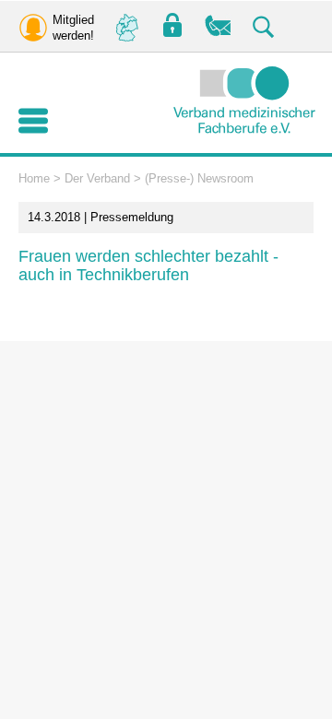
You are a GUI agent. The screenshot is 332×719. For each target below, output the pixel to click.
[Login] (172, 26)
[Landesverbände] (126, 26)
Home (34, 178)
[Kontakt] (219, 26)
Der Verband (97, 178)
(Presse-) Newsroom (199, 178)
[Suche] (265, 26)
